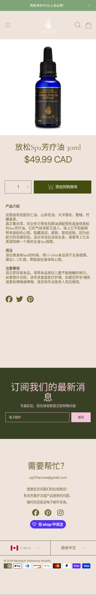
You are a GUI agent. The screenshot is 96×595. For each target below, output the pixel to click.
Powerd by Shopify (38, 560)
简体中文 (68, 548)
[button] (8, 25)
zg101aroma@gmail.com (48, 477)
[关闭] (89, 5)
